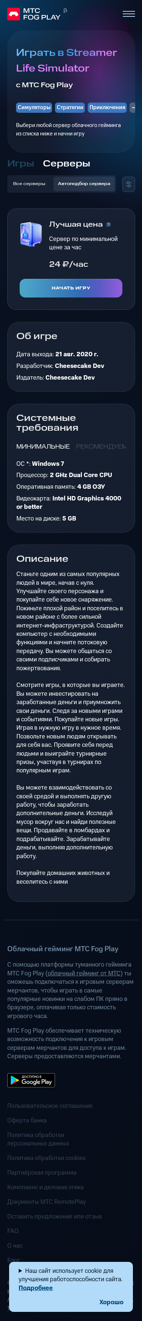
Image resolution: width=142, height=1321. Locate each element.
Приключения (107, 107)
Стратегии (70, 107)
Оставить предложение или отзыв (54, 1217)
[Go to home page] (61, 14)
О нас (15, 1246)
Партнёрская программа (41, 1173)
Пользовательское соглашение (50, 1106)
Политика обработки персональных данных (38, 1139)
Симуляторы (34, 107)
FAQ (13, 1231)
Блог (13, 1260)
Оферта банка (27, 1121)
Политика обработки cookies (46, 1158)
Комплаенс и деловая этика (45, 1187)
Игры (20, 163)
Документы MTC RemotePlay (46, 1202)
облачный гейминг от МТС (84, 973)
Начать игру (71, 288)
